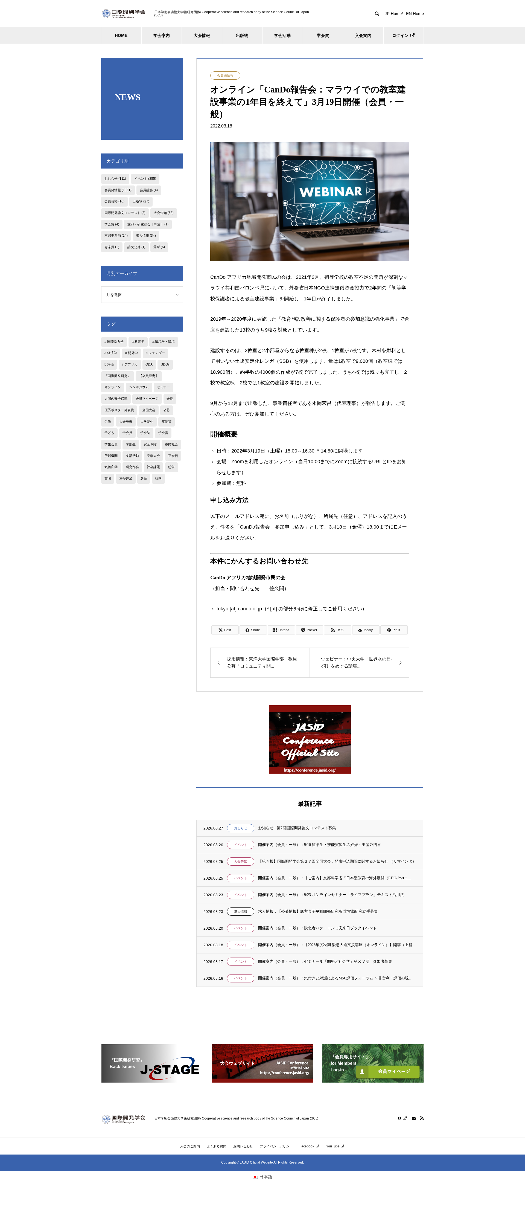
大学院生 (146, 422)
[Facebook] (402, 1118)
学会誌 (145, 433)
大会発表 (125, 422)
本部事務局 (116, 235)
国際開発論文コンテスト (124, 213)
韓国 (158, 478)
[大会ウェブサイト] (262, 1080)
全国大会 (148, 410)
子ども (109, 433)
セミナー (163, 387)
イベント (240, 845)
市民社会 (171, 444)
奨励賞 (166, 422)
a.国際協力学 (114, 342)
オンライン (112, 387)
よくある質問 (216, 1146)
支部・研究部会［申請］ (147, 224)
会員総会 (149, 190)
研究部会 (132, 467)
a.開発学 (131, 353)
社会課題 (153, 467)
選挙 (159, 247)
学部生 (131, 444)
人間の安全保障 (115, 399)
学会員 (127, 433)
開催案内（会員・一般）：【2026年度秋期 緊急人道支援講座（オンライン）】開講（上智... (337, 945)
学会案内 (161, 35)
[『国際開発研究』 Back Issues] (152, 1080)
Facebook (306, 1146)
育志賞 (111, 247)
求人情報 (240, 912)
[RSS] (422, 1118)
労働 (107, 422)
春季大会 (153, 456)
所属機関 (111, 456)
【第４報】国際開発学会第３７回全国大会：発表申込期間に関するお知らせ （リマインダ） (337, 861)
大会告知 (240, 861)
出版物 (242, 35)
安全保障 (150, 444)
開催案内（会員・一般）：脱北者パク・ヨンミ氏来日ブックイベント (317, 928)
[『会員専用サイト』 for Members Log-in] (373, 1080)
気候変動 (111, 467)
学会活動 (282, 35)
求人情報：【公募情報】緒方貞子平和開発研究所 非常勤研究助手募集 (318, 911)
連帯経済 (125, 478)
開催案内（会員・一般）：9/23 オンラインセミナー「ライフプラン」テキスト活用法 (331, 895)
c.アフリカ (130, 364)
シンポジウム (139, 387)
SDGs (165, 364)
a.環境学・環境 (163, 342)
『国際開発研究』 (117, 376)
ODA (149, 364)
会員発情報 (225, 75)
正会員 (173, 456)
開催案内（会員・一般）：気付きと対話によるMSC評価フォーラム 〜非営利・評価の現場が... (337, 978)
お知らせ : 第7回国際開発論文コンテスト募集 (297, 828)
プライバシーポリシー (276, 1146)
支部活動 (132, 456)
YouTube (333, 1146)
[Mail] (414, 1118)
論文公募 (136, 247)
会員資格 (114, 201)
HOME (121, 35)
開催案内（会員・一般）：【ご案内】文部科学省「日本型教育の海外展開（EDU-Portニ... (334, 878)
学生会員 (111, 444)
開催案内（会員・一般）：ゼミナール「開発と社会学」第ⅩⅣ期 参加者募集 (325, 961)
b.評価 (109, 364)
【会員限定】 (149, 376)
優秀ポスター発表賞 (119, 410)
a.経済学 (110, 353)
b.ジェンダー (155, 353)
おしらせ (240, 828)
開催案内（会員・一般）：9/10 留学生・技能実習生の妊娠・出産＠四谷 (319, 845)
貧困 (107, 478)
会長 (170, 399)
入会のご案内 (190, 1146)
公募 (166, 410)
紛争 (171, 467)
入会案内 (363, 35)
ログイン (400, 35)
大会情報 (202, 35)
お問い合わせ (243, 1146)
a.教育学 (138, 342)
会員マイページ (147, 399)
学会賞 (323, 35)
